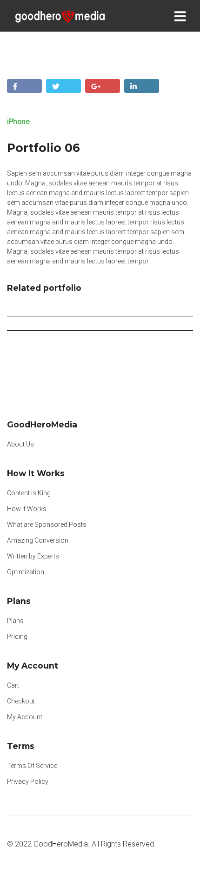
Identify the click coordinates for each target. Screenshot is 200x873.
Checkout (21, 701)
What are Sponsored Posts (47, 524)
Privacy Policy (27, 781)
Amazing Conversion (37, 540)
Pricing (17, 636)
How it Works (27, 508)
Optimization (25, 572)
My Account (24, 717)
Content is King (29, 493)
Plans (15, 620)
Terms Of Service (32, 765)
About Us (20, 444)
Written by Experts (33, 556)
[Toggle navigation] (182, 16)
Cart (13, 685)
